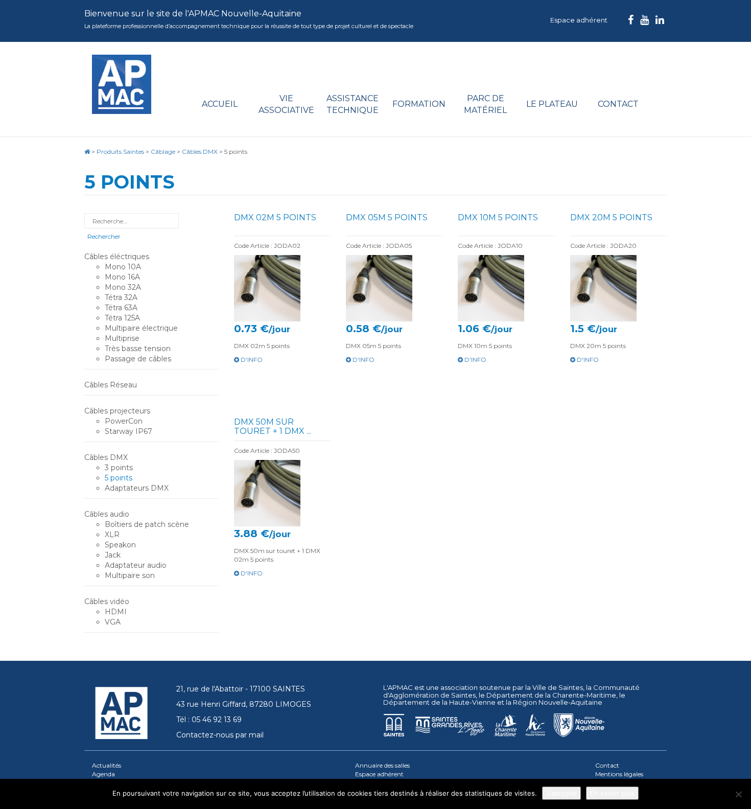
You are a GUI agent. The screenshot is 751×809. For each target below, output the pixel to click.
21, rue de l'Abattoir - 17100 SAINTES (240, 689)
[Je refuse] (738, 794)
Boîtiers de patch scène (147, 524)
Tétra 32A (121, 297)
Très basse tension (138, 348)
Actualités (106, 765)
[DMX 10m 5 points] (506, 288)
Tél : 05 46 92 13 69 (209, 719)
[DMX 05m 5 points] (394, 288)
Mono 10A (123, 266)
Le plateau (552, 104)
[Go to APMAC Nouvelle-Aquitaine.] (87, 151)
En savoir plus (612, 793)
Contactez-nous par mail (220, 734)
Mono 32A (123, 287)
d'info (251, 359)
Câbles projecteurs (117, 410)
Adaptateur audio (136, 565)
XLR (112, 534)
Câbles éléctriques (116, 256)
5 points (118, 477)
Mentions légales (619, 774)
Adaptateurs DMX (137, 488)
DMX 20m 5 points (611, 217)
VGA (113, 622)
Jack (113, 555)
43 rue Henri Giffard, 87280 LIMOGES (243, 704)
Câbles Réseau (110, 384)
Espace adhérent (578, 20)
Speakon (120, 544)
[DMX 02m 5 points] (282, 288)
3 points (119, 467)
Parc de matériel (485, 104)
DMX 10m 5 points (498, 217)
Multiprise (122, 338)
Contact (618, 104)
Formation (418, 104)
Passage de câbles (138, 358)
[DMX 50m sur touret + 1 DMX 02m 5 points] (282, 493)
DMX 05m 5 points (387, 217)
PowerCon (124, 421)
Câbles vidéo (106, 601)
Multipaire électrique (141, 328)
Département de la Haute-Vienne (439, 702)
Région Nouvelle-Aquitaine (557, 702)
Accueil (220, 104)
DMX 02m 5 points (275, 217)
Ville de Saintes (557, 687)
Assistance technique (352, 104)
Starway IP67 (128, 431)
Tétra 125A (122, 317)
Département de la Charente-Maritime (551, 695)
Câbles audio (106, 514)
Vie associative (286, 104)
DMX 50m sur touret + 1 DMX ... (272, 426)
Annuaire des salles (382, 765)
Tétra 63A (121, 307)
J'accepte (561, 793)
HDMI (116, 611)
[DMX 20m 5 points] (618, 288)
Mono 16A (122, 277)
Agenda (103, 774)
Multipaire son (130, 575)
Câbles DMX (106, 457)
